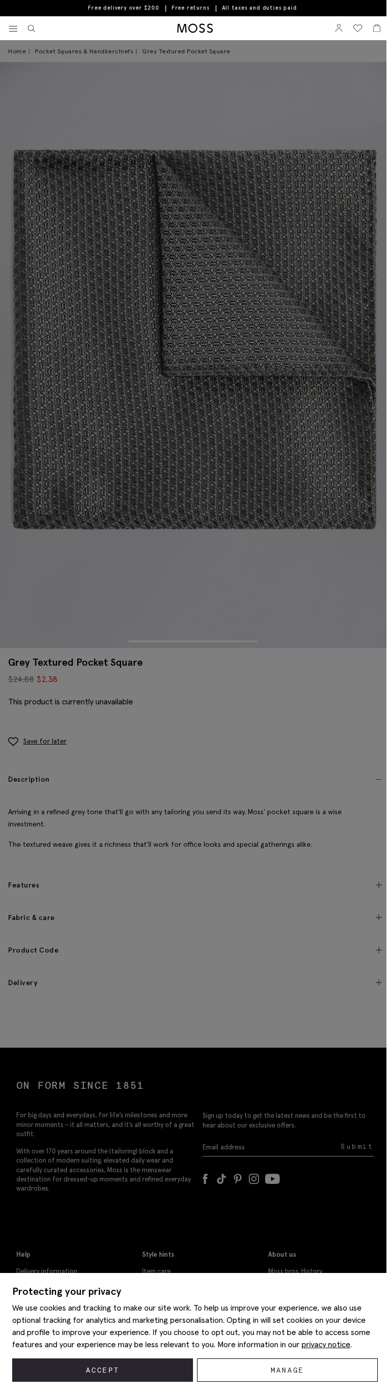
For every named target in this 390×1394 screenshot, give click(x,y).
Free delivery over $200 (123, 7)
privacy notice (326, 1344)
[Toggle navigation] (13, 29)
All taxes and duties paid (259, 8)
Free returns (191, 7)
